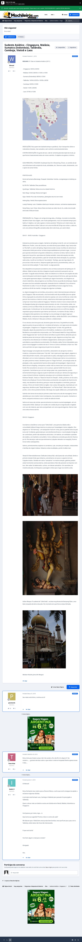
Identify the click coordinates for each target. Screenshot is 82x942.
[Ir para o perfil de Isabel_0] (11, 783)
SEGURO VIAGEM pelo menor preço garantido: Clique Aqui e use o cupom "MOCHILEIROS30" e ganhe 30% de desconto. (37, 8)
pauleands (11, 703)
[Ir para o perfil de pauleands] (11, 696)
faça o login (49, 867)
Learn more (3, 3)
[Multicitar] (23, 709)
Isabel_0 (11, 789)
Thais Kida (11, 763)
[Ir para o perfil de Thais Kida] (11, 757)
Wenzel (11, 65)
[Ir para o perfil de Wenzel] (11, 59)
